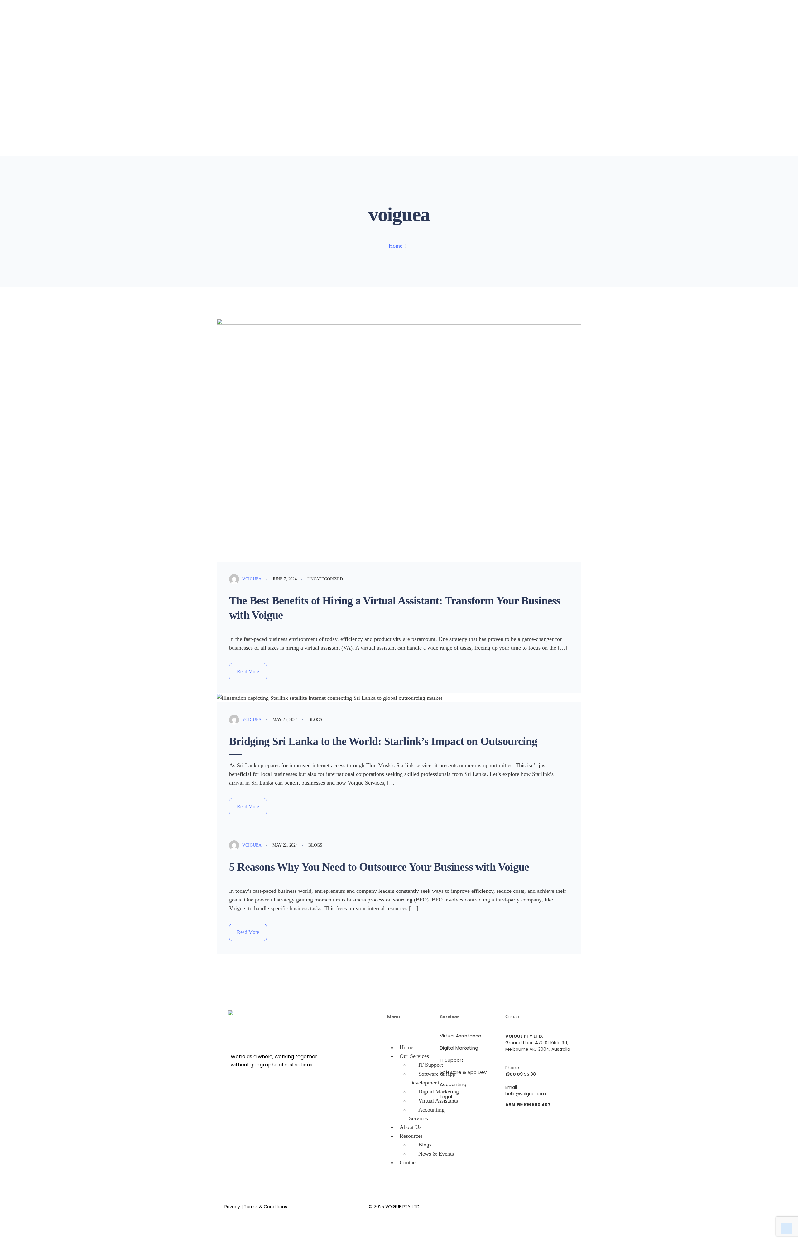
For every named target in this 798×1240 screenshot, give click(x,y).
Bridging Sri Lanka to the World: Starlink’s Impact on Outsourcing (383, 741)
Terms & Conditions (265, 1207)
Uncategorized (325, 579)
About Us (410, 1127)
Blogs (315, 719)
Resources (411, 1136)
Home (395, 246)
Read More (248, 671)
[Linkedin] (547, 1205)
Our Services (414, 1056)
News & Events (436, 1154)
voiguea (252, 579)
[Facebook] (509, 1205)
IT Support (430, 1065)
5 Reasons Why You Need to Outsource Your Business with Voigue (379, 867)
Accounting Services (427, 1114)
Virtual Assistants (438, 1101)
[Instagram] (528, 1205)
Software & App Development (432, 1078)
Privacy (232, 1207)
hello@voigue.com (525, 1094)
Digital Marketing (438, 1092)
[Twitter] (566, 1205)
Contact (408, 1162)
